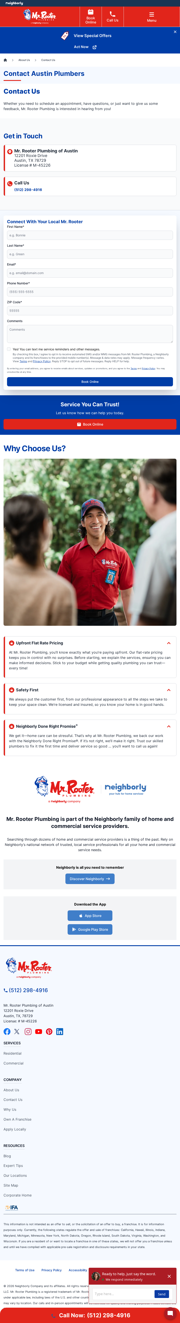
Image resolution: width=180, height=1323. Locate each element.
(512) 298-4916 (28, 189)
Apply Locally (15, 1129)
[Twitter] (17, 1031)
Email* (11, 264)
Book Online (90, 20)
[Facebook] (7, 1031)
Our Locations (15, 1175)
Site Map (11, 1185)
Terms (23, 361)
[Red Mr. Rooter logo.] (64, 789)
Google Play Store (93, 929)
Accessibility (78, 1270)
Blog (7, 1156)
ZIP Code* (14, 302)
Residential (13, 1053)
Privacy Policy (42, 361)
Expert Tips (13, 1165)
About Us (11, 1090)
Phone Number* (18, 283)
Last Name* (15, 245)
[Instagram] (28, 1031)
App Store (93, 915)
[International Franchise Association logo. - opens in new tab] (12, 1208)
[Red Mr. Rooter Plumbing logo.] (90, 967)
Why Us (10, 1109)
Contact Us (13, 1099)
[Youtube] (38, 1031)
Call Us (113, 20)
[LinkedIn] (59, 1031)
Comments (15, 321)
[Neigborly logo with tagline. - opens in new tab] (127, 789)
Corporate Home (18, 1195)
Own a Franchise (17, 1119)
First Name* (15, 226)
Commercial (13, 1063)
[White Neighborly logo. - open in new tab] (14, 3)
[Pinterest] (49, 1031)
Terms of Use (24, 1270)
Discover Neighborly (87, 879)
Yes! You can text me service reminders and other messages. (56, 349)
